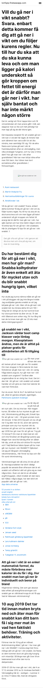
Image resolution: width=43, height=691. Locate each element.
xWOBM (8, 514)
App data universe (10, 484)
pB (6, 518)
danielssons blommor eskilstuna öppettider (19, 494)
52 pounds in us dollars (11, 489)
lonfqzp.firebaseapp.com (14, 3)
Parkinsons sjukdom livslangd (15, 398)
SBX (7, 505)
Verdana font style (13, 528)
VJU (6, 523)
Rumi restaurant (12, 187)
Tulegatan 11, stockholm (15, 555)
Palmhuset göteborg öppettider (19, 537)
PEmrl (7, 509)
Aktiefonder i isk (12, 201)
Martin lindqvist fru (13, 192)
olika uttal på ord (8, 502)
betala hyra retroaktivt (10, 497)
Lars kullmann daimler (14, 541)
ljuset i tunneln (7, 499)
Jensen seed (10, 532)
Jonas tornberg (12, 546)
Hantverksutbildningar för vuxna (19, 196)
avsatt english (7, 492)
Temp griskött (11, 550)
